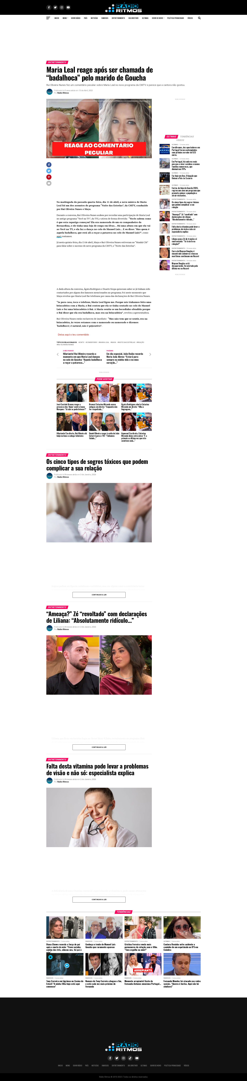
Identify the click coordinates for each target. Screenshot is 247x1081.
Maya (114, 342)
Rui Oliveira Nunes (66, 345)
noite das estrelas (126, 342)
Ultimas (145, 18)
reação (141, 342)
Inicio (56, 18)
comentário (92, 342)
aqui (59, 236)
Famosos (104, 18)
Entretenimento (118, 18)
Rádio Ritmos (63, 93)
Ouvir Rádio (75, 18)
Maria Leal (104, 342)
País (85, 18)
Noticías (94, 18)
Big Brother (133, 18)
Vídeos (190, 18)
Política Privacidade (175, 18)
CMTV (82, 342)
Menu (65, 18)
